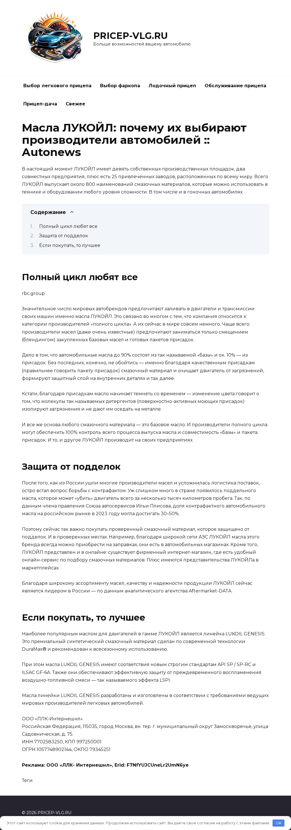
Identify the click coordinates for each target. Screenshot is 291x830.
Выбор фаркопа (120, 85)
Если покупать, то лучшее (69, 245)
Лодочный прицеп (172, 85)
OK (279, 823)
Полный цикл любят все (68, 226)
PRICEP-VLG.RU (130, 35)
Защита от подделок (63, 235)
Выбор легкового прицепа (57, 85)
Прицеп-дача (40, 104)
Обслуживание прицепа (235, 85)
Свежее (75, 104)
